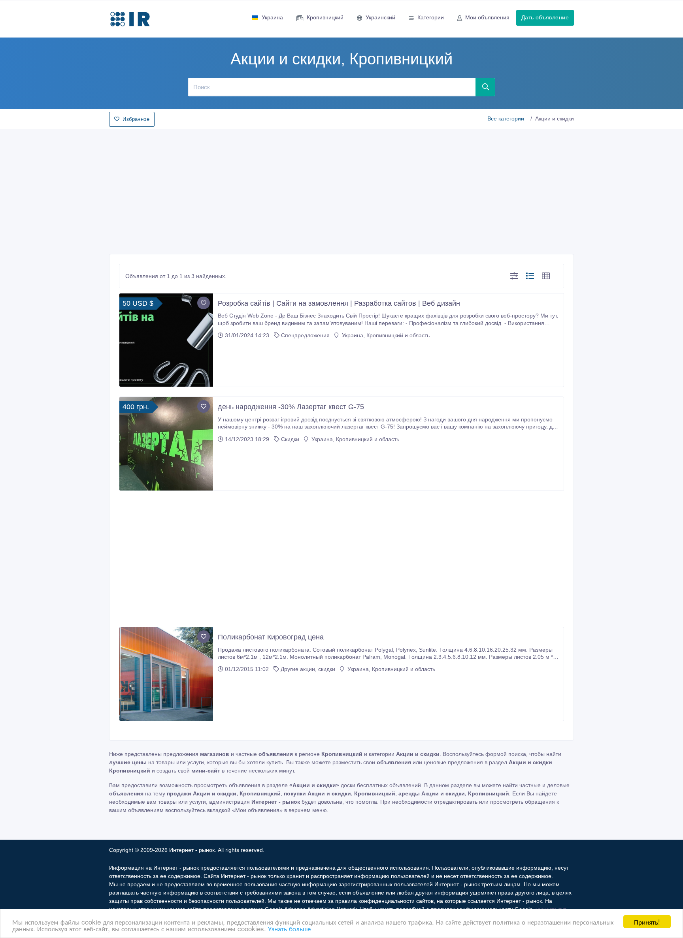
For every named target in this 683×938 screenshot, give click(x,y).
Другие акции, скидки (308, 669)
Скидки (290, 439)
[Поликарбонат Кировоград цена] (166, 674)
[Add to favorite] (203, 303)
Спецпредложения (305, 335)
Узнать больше (289, 928)
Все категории (505, 118)
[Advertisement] (341, 189)
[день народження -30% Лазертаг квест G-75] (166, 444)
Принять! (647, 922)
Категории (430, 17)
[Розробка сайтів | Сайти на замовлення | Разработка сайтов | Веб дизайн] (166, 340)
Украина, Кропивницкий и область (385, 335)
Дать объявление (545, 17)
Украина (272, 17)
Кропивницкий (325, 17)
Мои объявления (487, 17)
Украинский (380, 17)
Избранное (136, 119)
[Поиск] (485, 87)
